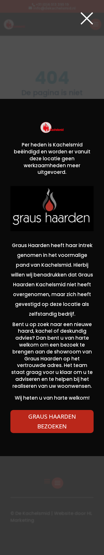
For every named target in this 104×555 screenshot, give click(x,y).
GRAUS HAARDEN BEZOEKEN (52, 421)
